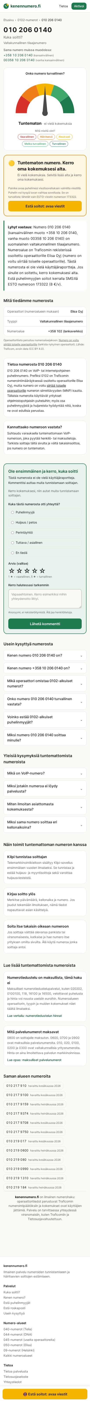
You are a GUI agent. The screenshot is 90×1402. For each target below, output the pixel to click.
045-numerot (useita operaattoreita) (29, 1340)
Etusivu (8, 20)
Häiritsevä (46, 136)
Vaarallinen (27, 136)
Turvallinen (59, 143)
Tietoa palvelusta (15, 1371)
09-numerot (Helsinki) (19, 1350)
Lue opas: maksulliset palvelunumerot (34, 1060)
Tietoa (63, 6)
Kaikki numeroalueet (17, 1355)
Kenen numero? (14, 1297)
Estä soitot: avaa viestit (45, 206)
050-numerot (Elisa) (17, 1345)
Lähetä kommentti (45, 624)
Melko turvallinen (35, 143)
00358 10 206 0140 (19, 60)
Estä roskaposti (14, 1308)
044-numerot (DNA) (17, 1334)
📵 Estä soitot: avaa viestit (45, 1394)
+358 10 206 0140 (18, 55)
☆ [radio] (11, 570)
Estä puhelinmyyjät (16, 1303)
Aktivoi (79, 6)
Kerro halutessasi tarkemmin (28, 585)
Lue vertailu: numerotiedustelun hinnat (34, 1016)
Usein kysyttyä (14, 1313)
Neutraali (64, 136)
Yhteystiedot (12, 1382)
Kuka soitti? (11, 1292)
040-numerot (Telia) (17, 1329)
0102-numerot (27, 20)
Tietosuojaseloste (15, 1376)
